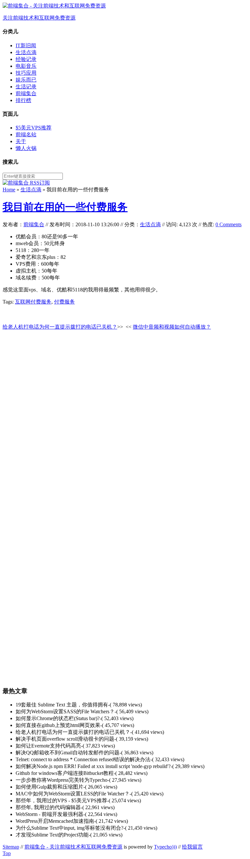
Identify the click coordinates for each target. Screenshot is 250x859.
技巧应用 (26, 73)
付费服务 (64, 301)
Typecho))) (165, 847)
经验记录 (26, 59)
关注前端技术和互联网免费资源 (39, 18)
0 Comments (228, 224)
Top (7, 853)
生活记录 (26, 86)
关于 (21, 141)
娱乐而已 (26, 79)
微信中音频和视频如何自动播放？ (172, 327)
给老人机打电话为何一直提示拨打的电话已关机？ (60, 327)
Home (9, 189)
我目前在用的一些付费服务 (65, 207)
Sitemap (11, 847)
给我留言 (192, 847)
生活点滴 (26, 52)
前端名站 (26, 134)
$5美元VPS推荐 (33, 127)
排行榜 (23, 100)
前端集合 (26, 93)
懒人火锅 (26, 148)
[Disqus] (125, 417)
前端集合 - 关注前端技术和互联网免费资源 (73, 847)
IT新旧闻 (26, 45)
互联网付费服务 (33, 301)
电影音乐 (26, 66)
